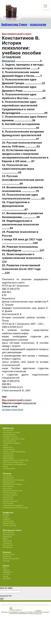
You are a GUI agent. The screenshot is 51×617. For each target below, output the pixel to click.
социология (8, 456)
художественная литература (15, 460)
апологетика (8, 478)
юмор (5, 466)
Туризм (6, 570)
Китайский (7, 547)
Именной (7, 556)
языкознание (9, 469)
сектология (8, 503)
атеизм (6, 515)
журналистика (9, 434)
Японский (7, 541)
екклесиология (9, 493)
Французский (9, 534)
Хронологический (11, 559)
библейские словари (12, 484)
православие (9, 523)
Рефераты (7, 572)
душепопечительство (12, 490)
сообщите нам (38, 613)
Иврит (5, 539)
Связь (5, 576)
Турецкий (7, 543)
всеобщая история (11, 432)
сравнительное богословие (15, 508)
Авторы (6, 561)
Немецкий (7, 537)
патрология (8, 499)
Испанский (8, 545)
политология (9, 449)
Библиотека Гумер (14, 24)
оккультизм (8, 497)
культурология (9, 441)
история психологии (12, 409)
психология (38, 24)
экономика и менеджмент (14, 464)
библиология (9, 482)
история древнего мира (14, 439)
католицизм (8, 521)
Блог (5, 568)
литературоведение (12, 443)
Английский (8, 532)
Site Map (6, 578)
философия (8, 458)
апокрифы (7, 476)
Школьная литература (13, 462)
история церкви (10, 495)
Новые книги (9, 554)
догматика (7, 488)
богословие (8, 486)
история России (10, 437)
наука (5, 445)
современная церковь (13, 505)
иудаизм (6, 519)
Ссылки (6, 574)
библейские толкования (14, 480)
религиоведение (10, 501)
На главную (8, 430)
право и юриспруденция (14, 451)
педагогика (8, 447)
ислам (5, 517)
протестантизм (9, 525)
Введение (8, 60)
